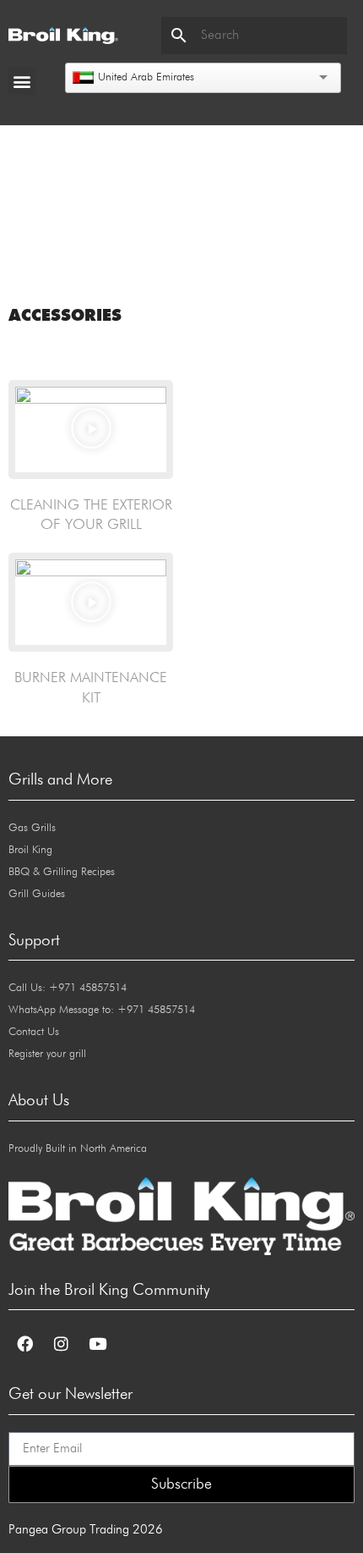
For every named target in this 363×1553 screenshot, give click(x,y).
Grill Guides (36, 894)
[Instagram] (61, 1343)
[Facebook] (24, 1343)
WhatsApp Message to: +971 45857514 (101, 1010)
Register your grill (47, 1054)
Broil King (30, 850)
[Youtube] (97, 1343)
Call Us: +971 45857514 (67, 988)
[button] (21, 81)
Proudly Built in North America (77, 1148)
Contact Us (33, 1032)
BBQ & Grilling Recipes (61, 872)
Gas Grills (32, 828)
